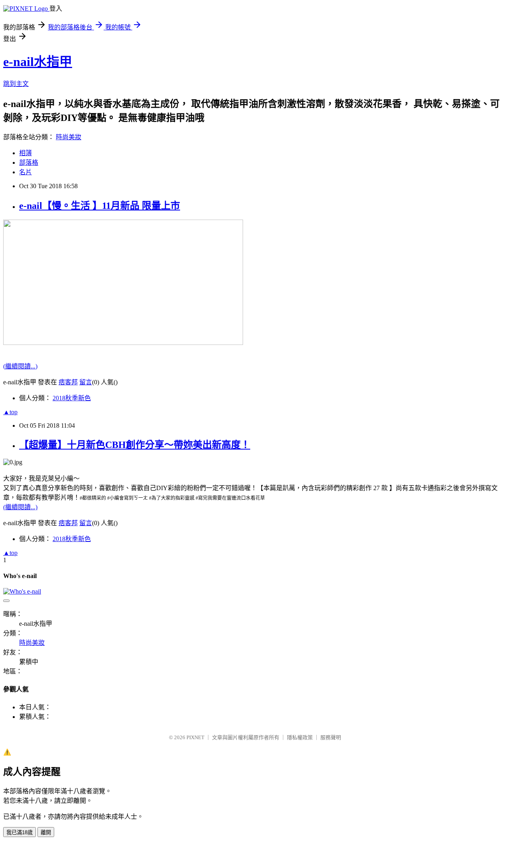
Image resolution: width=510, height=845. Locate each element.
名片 (25, 172)
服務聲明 (330, 737)
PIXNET (195, 737)
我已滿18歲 (19, 832)
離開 (46, 832)
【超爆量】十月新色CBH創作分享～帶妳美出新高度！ (134, 445)
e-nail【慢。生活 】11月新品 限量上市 (99, 206)
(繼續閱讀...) (20, 366)
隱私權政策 (300, 737)
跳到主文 (16, 83)
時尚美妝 (68, 137)
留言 (85, 382)
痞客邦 (68, 382)
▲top (10, 412)
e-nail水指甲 (37, 62)
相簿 (25, 153)
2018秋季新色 (72, 398)
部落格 (28, 162)
